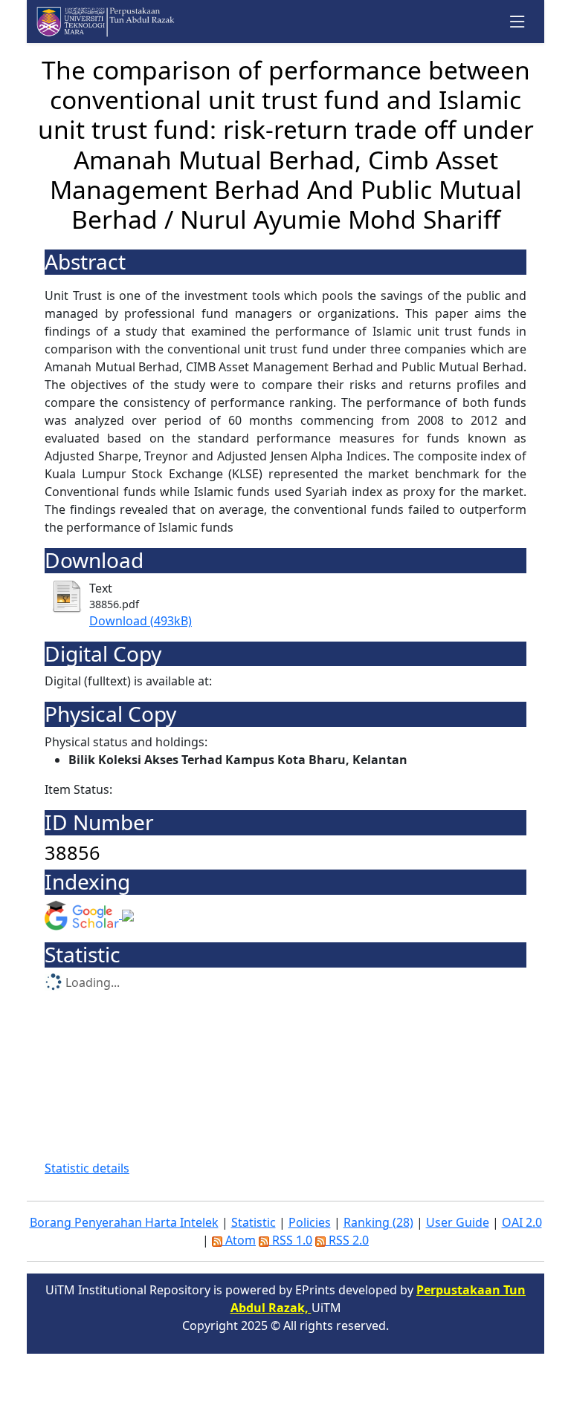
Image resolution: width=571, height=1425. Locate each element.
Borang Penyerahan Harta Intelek (124, 1222)
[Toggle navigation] (517, 22)
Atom (239, 1240)
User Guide (457, 1222)
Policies (309, 1222)
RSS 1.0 (290, 1240)
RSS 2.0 (347, 1240)
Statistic (253, 1222)
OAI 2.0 (522, 1222)
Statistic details (87, 1168)
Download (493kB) (140, 621)
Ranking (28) (378, 1222)
